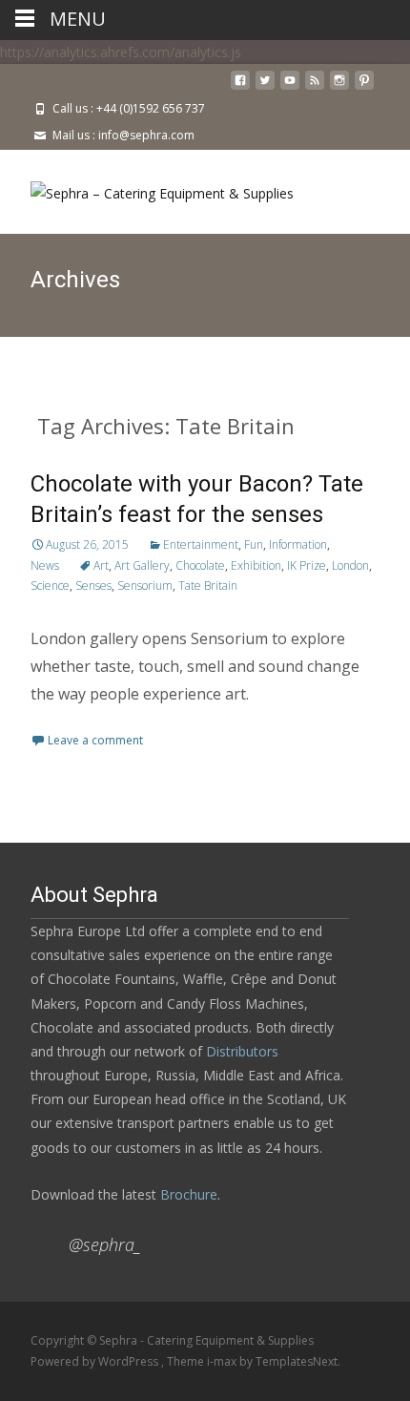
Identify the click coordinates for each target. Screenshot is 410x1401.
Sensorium (145, 585)
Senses (93, 585)
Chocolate (200, 565)
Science (50, 585)
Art (101, 565)
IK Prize (306, 565)
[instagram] (339, 87)
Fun (253, 544)
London (350, 565)
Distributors (242, 1051)
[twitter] (265, 87)
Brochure (186, 1194)
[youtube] (289, 87)
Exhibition (256, 565)
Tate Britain (207, 585)
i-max (223, 1361)
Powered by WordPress (96, 1361)
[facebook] (240, 87)
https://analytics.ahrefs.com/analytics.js (120, 52)
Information (298, 544)
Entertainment (200, 544)
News (45, 565)
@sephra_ (105, 1244)
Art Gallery (142, 565)
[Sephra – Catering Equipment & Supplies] (147, 188)
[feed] (314, 87)
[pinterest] (364, 87)
